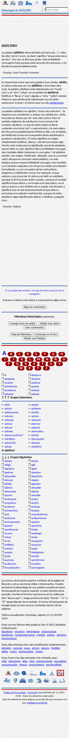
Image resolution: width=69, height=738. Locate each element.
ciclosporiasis (48, 631)
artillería (9, 545)
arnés (34, 537)
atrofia (35, 556)
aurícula (9, 560)
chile (4, 661)
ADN (7, 405)
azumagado (38, 567)
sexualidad (60, 661)
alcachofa (36, 476)
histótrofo (7, 635)
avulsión (36, 564)
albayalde (10, 476)
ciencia (23, 664)
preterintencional (25, 635)
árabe (34, 529)
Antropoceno (12, 522)
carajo (13, 651)
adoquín (36, 420)
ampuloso (10, 503)
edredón (6, 648)
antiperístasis (38, 518)
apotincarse (11, 529)
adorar (8, 424)
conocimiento (36, 664)
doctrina (61, 635)
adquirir (35, 427)
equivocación (26, 651)
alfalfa (8, 484)
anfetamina (11, 510)
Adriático (10, 439)
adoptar (9, 420)
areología (36, 533)
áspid (34, 548)
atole (7, 556)
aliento (8, 487)
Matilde (55, 648)
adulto (8, 461)
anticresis (10, 518)
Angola (35, 510)
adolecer (36, 408)
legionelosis (33, 631)
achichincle (11, 386)
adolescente (56, 103)
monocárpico (9, 638)
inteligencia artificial (37, 703)
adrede (9, 431)
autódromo (37, 560)
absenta (35, 379)
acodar (35, 386)
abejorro (36, 375)
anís (7, 514)
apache (35, 522)
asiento (9, 548)
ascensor (36, 545)
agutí (34, 468)
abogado (10, 379)
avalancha (10, 564)
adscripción (37, 439)
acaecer (9, 382)
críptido (40, 635)
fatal (31, 661)
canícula (17, 648)
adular (8, 446)
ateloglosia (37, 552)
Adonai (9, 416)
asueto (8, 552)
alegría (35, 480)
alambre (36, 472)
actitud (35, 390)
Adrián (35, 435)
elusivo (45, 648)
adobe (35, 405)
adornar (35, 424)
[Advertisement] (34, 29)
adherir (35, 394)
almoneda (10, 491)
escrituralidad (54, 664)
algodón (36, 484)
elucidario (7, 631)
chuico (39, 651)
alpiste (35, 491)
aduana (35, 443)
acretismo (10, 390)
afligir (8, 465)
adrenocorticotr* (14, 435)
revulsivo (19, 631)
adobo (8, 408)
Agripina (9, 468)
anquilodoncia (39, 514)
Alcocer (9, 480)
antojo (35, 648)
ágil (33, 465)
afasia (34, 461)
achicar (51, 635)
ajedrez (9, 472)
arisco (8, 537)
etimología (14, 661)
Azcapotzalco (12, 567)
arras (7, 541)
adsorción (10, 443)
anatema (10, 507)
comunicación (9, 664)
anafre (35, 503)
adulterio (36, 446)
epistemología (44, 661)
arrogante (37, 541)
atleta (5, 651)
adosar (8, 427)
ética (25, 661)
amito (34, 499)
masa (27, 648)
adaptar (9, 394)
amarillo (35, 495)
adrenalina (37, 431)
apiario (8, 526)
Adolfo (35, 412)
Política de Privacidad (15, 692)
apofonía (36, 526)
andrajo (35, 507)
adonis (35, 416)
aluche (8, 495)
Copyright (32, 692)
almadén (36, 487)
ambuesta (10, 499)
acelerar (35, 382)
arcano (8, 533)
